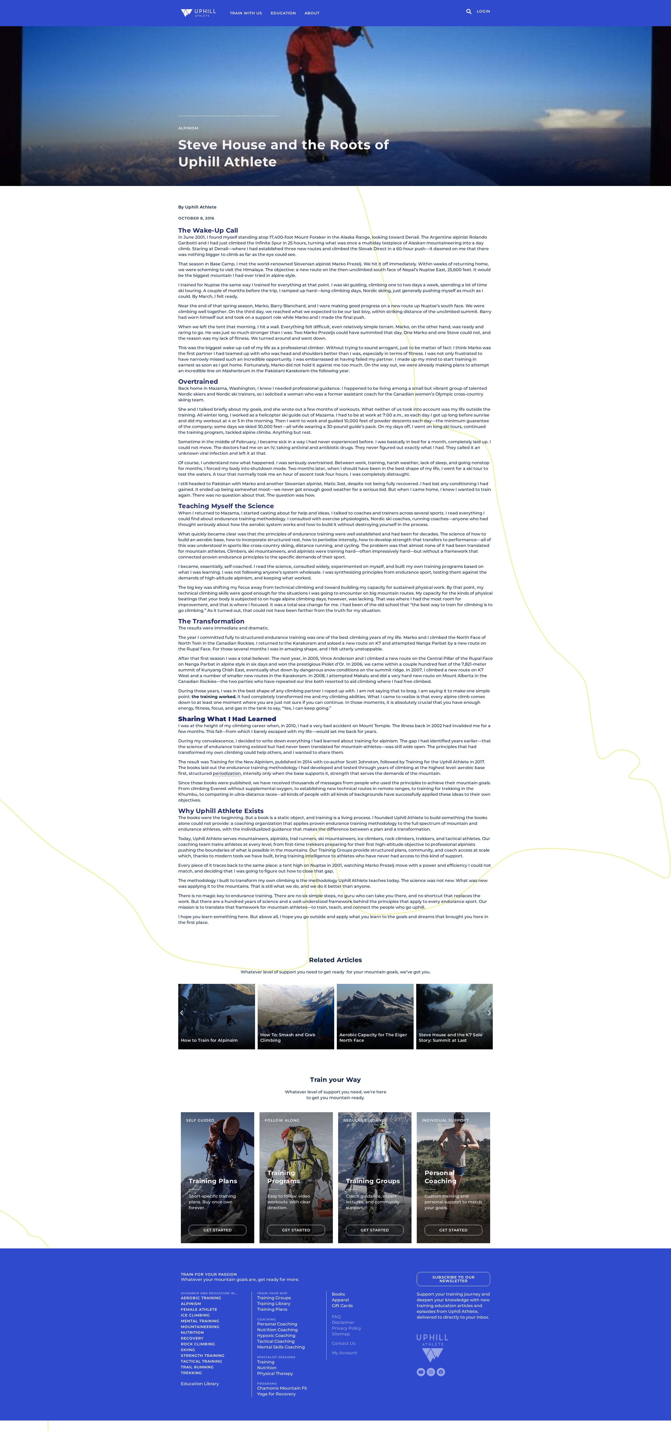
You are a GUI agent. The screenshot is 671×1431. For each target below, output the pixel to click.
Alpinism (188, 128)
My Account (344, 1352)
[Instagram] (431, 1372)
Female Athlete (199, 1309)
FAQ (336, 1316)
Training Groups (274, 1297)
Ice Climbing (195, 1315)
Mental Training (200, 1321)
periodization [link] (227, 773)
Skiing (188, 1349)
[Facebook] (441, 1372)
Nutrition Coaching (277, 1329)
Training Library (273, 1303)
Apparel (340, 1299)
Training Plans (272, 1309)
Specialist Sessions (276, 1357)
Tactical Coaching (276, 1341)
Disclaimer (343, 1322)
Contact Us (343, 1343)
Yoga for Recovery (276, 1393)
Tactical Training (201, 1361)
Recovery (192, 1338)
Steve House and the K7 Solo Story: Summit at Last (451, 1037)
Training (265, 1361)
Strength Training (203, 1355)
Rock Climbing (198, 1344)
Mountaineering (200, 1326)
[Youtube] (421, 1372)
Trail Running (197, 1367)
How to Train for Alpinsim (209, 1040)
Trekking (191, 1372)
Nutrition (192, 1332)
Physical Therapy (275, 1373)
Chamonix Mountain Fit (282, 1388)
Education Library (200, 1383)
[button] (181, 1013)
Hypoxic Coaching (276, 1335)
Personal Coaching (277, 1324)
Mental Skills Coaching (281, 1347)
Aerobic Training (201, 1298)
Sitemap (341, 1333)
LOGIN (483, 11)
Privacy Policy (346, 1328)
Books (338, 1294)
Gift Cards (342, 1305)
